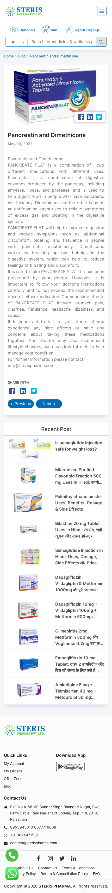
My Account (14, 763)
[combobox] (16, 41)
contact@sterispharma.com (33, 843)
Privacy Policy (24, 873)
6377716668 (45, 827)
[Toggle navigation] (102, 11)
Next (47, 403)
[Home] (24, 11)
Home (9, 56)
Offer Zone (13, 778)
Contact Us (47, 868)
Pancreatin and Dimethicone (54, 56)
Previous (22, 403)
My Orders (13, 771)
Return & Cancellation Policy (64, 873)
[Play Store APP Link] (70, 766)
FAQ (96, 873)
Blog (22, 56)
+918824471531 (24, 835)
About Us (25, 868)
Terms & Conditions (78, 868)
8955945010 (21, 827)
